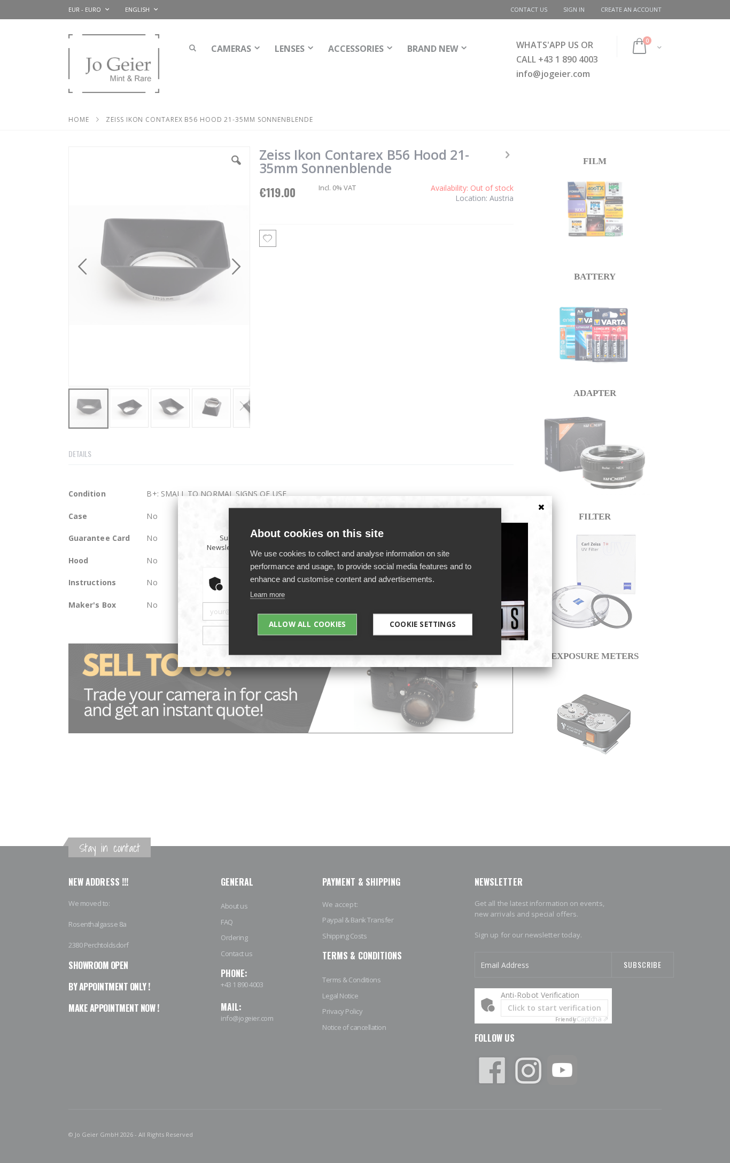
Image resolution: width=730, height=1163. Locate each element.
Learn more (267, 595)
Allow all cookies (307, 624)
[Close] (541, 506)
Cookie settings (423, 624)
